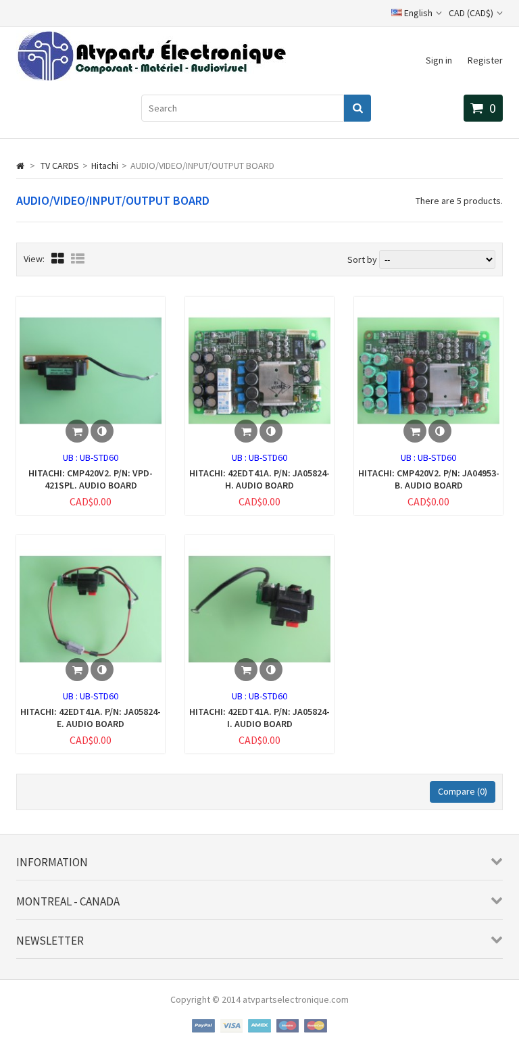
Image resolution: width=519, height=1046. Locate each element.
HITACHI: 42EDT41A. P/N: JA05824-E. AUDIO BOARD (90, 717)
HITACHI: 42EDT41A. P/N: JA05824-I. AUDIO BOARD (259, 717)
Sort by (362, 259)
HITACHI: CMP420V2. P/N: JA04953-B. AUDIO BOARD (428, 479)
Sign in (439, 60)
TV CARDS (60, 165)
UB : (71, 457)
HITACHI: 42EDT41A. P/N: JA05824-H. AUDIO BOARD (259, 479)
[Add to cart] (77, 431)
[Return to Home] (20, 165)
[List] (77, 258)
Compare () (462, 791)
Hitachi (104, 165)
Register (485, 60)
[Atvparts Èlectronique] (151, 78)
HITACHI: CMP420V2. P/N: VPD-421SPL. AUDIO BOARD (90, 479)
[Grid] (57, 258)
